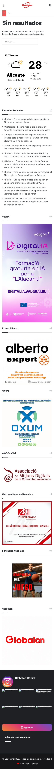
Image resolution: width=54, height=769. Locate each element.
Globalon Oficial (25, 678)
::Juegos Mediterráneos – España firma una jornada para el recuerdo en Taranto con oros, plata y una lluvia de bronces (26, 137)
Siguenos (28, 727)
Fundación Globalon (29, 763)
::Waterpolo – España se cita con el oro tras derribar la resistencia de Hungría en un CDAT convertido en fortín (26, 201)
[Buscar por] (50, 6)
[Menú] (3, 6)
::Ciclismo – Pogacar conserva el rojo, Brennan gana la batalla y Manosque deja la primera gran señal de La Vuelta (27, 164)
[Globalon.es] (27, 5)
